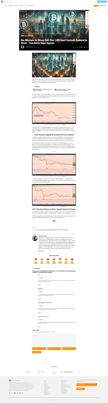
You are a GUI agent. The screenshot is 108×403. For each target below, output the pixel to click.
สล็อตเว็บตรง (40, 288)
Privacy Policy (64, 393)
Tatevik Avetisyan (29, 46)
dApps (38, 130)
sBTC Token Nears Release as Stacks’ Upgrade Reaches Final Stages (63, 90)
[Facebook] (99, 5)
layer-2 (59, 229)
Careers (62, 383)
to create (65, 128)
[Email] (81, 47)
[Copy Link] (83, 47)
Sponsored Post (64, 380)
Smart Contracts (64, 229)
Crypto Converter (64, 390)
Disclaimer (46, 394)
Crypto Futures (47, 387)
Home (22, 33)
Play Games (63, 382)
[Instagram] (103, 5)
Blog (45, 382)
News (24, 33)
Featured (55, 229)
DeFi (52, 229)
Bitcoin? (45, 384)
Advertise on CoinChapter (66, 387)
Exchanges (46, 385)
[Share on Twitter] (79, 47)
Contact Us (63, 384)
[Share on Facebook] (77, 47)
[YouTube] (102, 5)
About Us (46, 389)
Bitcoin (27, 33)
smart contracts (47, 127)
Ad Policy (63, 388)
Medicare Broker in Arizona (43, 316)
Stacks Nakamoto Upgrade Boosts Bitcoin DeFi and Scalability (42, 90)
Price (45, 383)
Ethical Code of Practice (65, 385)
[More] (86, 47)
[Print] (84, 47)
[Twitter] (100, 5)
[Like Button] (54, 221)
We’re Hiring (63, 389)
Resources (46, 390)
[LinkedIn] (104, 5)
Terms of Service (64, 391)
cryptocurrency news (46, 229)
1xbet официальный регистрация (45, 302)
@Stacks (64, 124)
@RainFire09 (64, 176)
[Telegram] (105, 5)
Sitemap (46, 391)
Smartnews (30, 35)
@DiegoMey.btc (64, 206)
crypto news (38, 229)
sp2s (39, 274)
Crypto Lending (47, 388)
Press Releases (47, 393)
